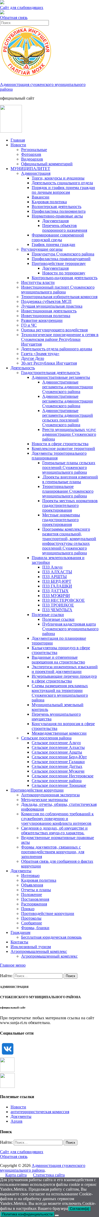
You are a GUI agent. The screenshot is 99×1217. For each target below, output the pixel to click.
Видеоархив (32, 159)
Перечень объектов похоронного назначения (64, 227)
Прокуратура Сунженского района (63, 254)
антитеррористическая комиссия (40, 1111)
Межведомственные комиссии (59, 733)
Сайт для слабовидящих (21, 1152)
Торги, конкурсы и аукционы (58, 178)
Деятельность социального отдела (62, 183)
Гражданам (20, 932)
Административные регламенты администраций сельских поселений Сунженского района (67, 417)
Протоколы (31, 918)
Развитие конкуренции (42, 320)
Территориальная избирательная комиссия (59, 296)
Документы (21, 871)
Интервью (30, 875)
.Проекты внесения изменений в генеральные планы (70, 479)
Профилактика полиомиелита (59, 211)
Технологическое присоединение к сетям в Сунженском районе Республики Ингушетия (59, 339)
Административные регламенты (61, 377)
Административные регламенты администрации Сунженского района (67, 387)
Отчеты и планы (36, 890)
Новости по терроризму (63, 273)
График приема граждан (53, 244)
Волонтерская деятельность (56, 206)
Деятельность (23, 368)
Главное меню (13, 965)
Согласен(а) (79, 1209)
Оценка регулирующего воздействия (54, 330)
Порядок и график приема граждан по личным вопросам (63, 190)
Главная (18, 140)
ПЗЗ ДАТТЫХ (55, 591)
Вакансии (40, 197)
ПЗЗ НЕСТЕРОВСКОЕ (63, 600)
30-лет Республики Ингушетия (49, 363)
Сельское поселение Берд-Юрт (59, 757)
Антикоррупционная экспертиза (50, 795)
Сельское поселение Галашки (58, 761)
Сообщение (31, 923)
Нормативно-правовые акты (57, 216)
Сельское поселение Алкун (56, 742)
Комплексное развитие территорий (63, 448)
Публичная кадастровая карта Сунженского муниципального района (70, 629)
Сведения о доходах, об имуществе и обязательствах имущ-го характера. (54, 830)
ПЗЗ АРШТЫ (54, 576)
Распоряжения (34, 904)
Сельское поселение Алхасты (58, 747)
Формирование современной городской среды (58, 237)
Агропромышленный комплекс (39, 951)
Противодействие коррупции (37, 790)
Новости (18, 145)
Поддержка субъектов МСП (46, 301)
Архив (16, 1121)
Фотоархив (31, 154)
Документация (55, 221)
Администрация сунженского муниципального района (42, 1167)
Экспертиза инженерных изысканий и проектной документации (65, 669)
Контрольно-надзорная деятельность (64, 277)
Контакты (19, 942)
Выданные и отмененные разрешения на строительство (58, 659)
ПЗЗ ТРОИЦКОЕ (58, 605)
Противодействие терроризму (59, 263)
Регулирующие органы (42, 249)
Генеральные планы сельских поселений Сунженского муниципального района (68, 467)
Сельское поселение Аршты (57, 752)
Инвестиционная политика (45, 315)
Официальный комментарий (47, 164)
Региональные (34, 149)
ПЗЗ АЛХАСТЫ (57, 572)
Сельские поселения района (46, 738)
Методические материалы (44, 799)
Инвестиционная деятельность (49, 311)
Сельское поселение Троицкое (59, 785)
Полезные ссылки (48, 614)
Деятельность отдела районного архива (56, 349)
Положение (31, 894)
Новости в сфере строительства (60, 444)
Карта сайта (16, 1175)
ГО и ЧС (29, 325)
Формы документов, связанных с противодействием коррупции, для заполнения (52, 852)
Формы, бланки (35, 927)
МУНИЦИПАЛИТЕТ (30, 168)
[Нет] (57, 1215)
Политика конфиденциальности (27, 1214)
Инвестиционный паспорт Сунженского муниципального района (58, 289)
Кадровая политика (49, 202)
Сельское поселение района (57, 780)
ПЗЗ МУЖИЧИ (56, 595)
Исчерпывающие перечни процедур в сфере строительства (64, 678)
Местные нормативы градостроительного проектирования (61, 520)
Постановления (35, 899)
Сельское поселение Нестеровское (62, 776)
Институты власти (38, 282)
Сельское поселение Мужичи (58, 771)
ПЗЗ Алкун (52, 567)
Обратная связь (13, 17)
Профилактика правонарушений (61, 258)
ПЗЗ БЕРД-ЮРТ (56, 581)
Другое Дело (32, 358)
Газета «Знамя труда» (40, 353)
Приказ (27, 908)
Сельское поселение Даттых (57, 766)
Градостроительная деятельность (50, 372)
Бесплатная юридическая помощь (51, 937)
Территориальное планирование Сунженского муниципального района (67, 491)
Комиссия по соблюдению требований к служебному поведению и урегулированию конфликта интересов (57, 819)
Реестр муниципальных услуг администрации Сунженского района (69, 434)
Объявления (32, 885)
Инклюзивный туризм (31, 946)
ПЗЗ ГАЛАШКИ (57, 586)
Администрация (35, 173)
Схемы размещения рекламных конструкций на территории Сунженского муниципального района (60, 692)
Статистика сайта (49, 1175)
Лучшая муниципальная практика (51, 306)
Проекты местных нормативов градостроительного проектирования (70, 505)
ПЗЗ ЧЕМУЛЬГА (57, 610)
